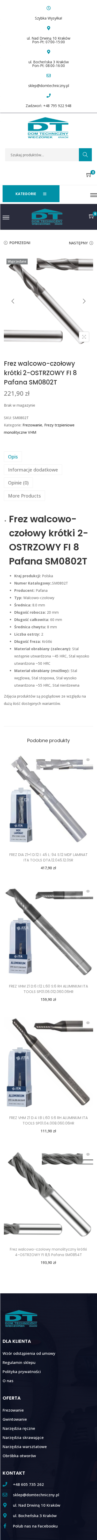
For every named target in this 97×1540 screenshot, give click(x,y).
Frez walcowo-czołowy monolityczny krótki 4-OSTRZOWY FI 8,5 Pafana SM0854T (48, 1252)
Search (85, 154)
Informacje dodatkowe (33, 470)
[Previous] (12, 301)
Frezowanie (32, 425)
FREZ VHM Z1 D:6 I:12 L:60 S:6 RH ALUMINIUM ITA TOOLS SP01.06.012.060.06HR (48, 989)
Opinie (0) (18, 483)
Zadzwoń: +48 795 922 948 (48, 105)
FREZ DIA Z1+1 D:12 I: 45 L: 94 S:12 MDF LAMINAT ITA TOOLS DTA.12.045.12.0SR (48, 857)
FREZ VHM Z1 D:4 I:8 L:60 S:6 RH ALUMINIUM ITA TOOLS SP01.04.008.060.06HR (48, 1120)
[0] (89, 175)
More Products (24, 496)
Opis (13, 457)
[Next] (84, 301)
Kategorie (26, 193)
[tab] (48, 456)
